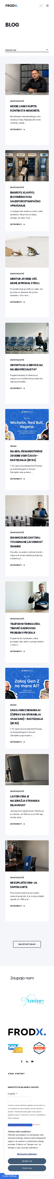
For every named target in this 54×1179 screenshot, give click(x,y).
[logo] (27, 1041)
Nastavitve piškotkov (27, 1154)
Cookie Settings (9, 1176)
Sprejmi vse (27, 1161)
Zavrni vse (27, 1168)
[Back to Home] (11, 6)
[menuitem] (11, 1075)
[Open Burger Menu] (47, 5)
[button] (27, 944)
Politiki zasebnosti (13, 1118)
